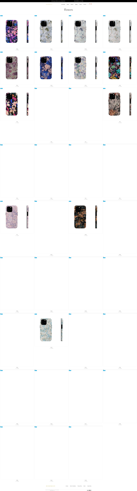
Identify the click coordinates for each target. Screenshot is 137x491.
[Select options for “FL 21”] (17, 47)
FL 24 (51, 480)
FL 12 (51, 85)
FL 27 (85, 423)
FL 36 (85, 480)
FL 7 (85, 141)
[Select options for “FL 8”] (51, 140)
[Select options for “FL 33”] (51, 346)
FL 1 (17, 234)
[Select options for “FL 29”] (17, 422)
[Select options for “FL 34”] (120, 309)
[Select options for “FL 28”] (51, 422)
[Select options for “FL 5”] (17, 197)
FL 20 (120, 254)
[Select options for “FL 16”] (85, 47)
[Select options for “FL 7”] (85, 140)
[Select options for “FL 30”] (120, 366)
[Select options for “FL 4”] (51, 197)
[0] (89, 4)
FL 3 (85, 198)
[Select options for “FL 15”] (120, 47)
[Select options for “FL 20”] (120, 253)
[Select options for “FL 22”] (85, 233)
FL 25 (17, 480)
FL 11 (85, 85)
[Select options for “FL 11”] (85, 84)
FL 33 (51, 347)
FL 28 (51, 423)
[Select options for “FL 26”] (120, 422)
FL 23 (51, 254)
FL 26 (120, 423)
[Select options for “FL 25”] (17, 479)
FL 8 (51, 141)
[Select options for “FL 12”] (51, 84)
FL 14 (17, 85)
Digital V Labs (53, 490)
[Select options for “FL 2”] (120, 197)
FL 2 (120, 198)
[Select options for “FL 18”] (51, 309)
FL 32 (17, 367)
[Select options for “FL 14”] (17, 84)
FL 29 (17, 423)
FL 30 (120, 367)
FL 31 (85, 367)
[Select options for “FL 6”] (120, 120)
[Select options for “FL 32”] (17, 366)
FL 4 (51, 198)
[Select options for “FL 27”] (85, 422)
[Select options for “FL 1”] (17, 233)
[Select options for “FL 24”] (51, 479)
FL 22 (85, 234)
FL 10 (120, 85)
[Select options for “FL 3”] (85, 197)
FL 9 (17, 121)
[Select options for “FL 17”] (51, 47)
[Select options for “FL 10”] (120, 84)
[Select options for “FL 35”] (85, 309)
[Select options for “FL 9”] (17, 120)
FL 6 (120, 121)
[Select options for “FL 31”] (85, 366)
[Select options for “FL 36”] (85, 479)
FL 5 (17, 198)
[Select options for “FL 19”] (17, 309)
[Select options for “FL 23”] (51, 253)
